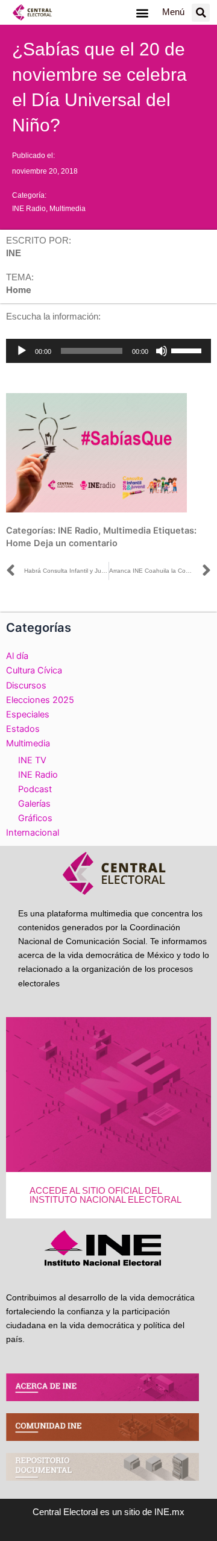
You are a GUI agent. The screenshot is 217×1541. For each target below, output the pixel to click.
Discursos (26, 685)
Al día (17, 656)
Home (18, 543)
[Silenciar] (162, 351)
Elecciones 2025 (40, 700)
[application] (108, 351)
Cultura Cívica (34, 670)
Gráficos (35, 818)
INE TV (32, 760)
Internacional (32, 832)
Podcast (35, 789)
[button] (142, 12)
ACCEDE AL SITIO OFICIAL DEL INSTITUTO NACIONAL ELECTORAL (105, 1195)
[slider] (188, 350)
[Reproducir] (22, 351)
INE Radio (29, 208)
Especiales (27, 714)
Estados (23, 728)
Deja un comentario (76, 543)
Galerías (34, 803)
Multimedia (67, 208)
